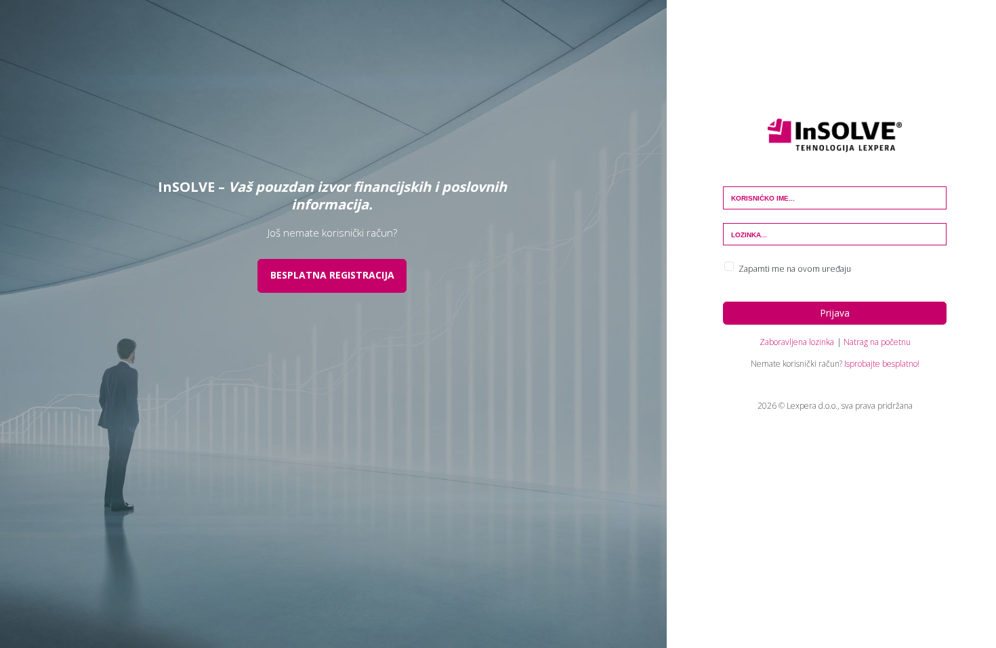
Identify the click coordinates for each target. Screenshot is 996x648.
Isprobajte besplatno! (881, 363)
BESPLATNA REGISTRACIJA (332, 274)
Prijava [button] (835, 312)
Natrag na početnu (877, 342)
